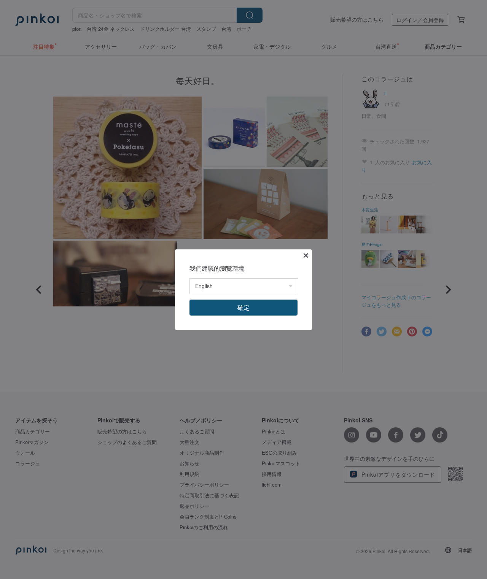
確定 (243, 307)
